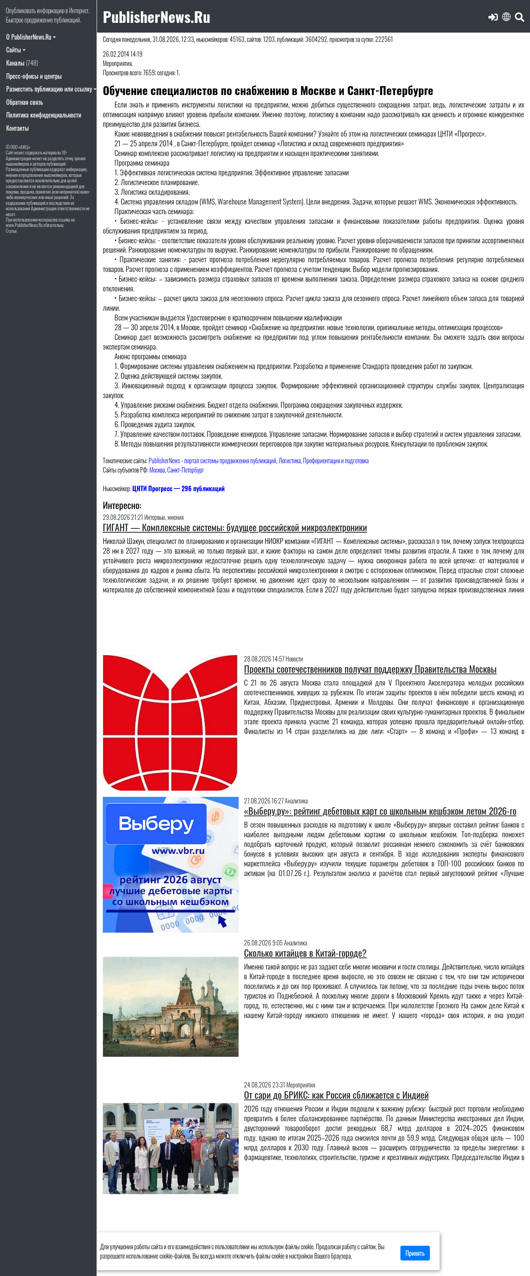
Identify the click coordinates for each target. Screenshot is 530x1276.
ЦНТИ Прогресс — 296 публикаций (178, 488)
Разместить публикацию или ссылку (49, 88)
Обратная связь (24, 102)
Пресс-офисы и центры (34, 76)
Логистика (290, 460)
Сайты (13, 49)
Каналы (22, 63)
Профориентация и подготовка (336, 460)
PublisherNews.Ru (156, 16)
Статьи (11, 230)
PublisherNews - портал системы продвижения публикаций (212, 460)
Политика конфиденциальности (43, 114)
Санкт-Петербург (185, 469)
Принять (415, 1253)
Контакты (17, 128)
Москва (157, 469)
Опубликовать (21, 10)
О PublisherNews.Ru (28, 37)
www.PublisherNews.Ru (24, 225)
